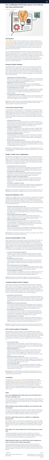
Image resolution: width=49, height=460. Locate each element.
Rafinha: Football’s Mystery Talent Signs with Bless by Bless (14, 454)
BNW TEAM (8, 9)
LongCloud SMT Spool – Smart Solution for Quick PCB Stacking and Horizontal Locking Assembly (35, 455)
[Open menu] (47, 1)
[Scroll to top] (46, 454)
